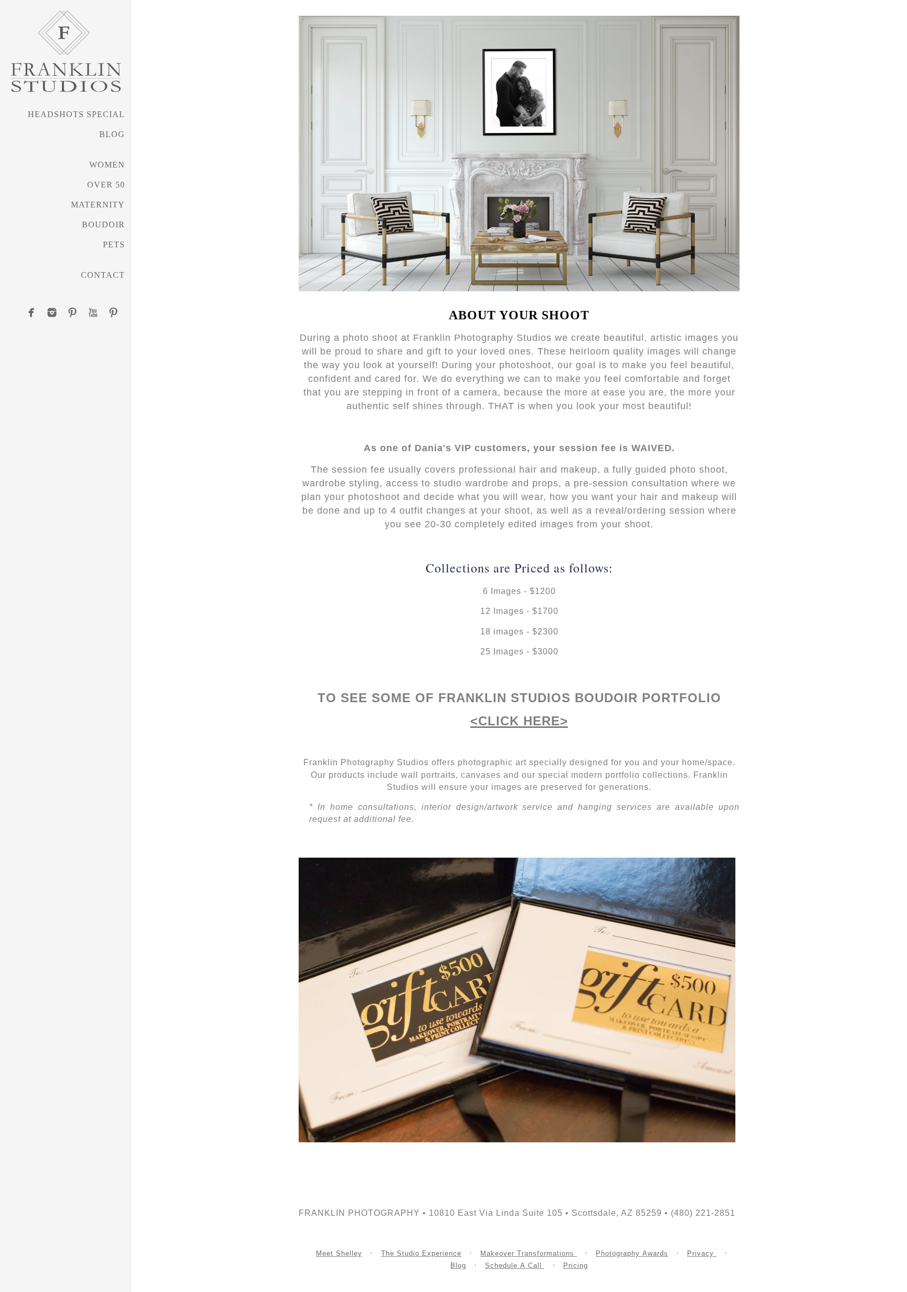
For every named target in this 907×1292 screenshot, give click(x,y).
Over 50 (106, 184)
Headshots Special (76, 114)
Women (107, 164)
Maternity (98, 204)
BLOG (112, 134)
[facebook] (31, 312)
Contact (103, 274)
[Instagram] (52, 312)
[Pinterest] (72, 312)
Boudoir (103, 224)
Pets (114, 244)
